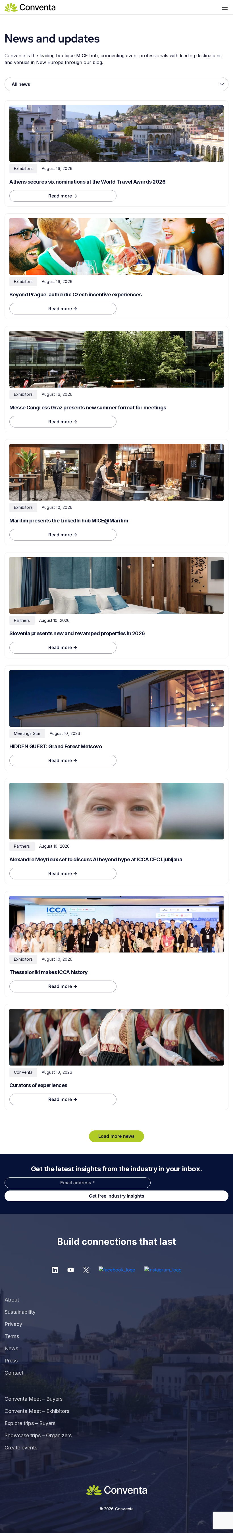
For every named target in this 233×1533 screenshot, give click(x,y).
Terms (12, 1336)
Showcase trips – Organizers (38, 1435)
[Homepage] (30, 7)
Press (11, 1361)
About (12, 1300)
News (11, 1348)
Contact (14, 1373)
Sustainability (20, 1312)
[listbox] (116, 84)
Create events (21, 1448)
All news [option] (21, 84)
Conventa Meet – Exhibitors (37, 1411)
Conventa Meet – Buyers (34, 1399)
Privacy (13, 1324)
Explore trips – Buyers (30, 1423)
